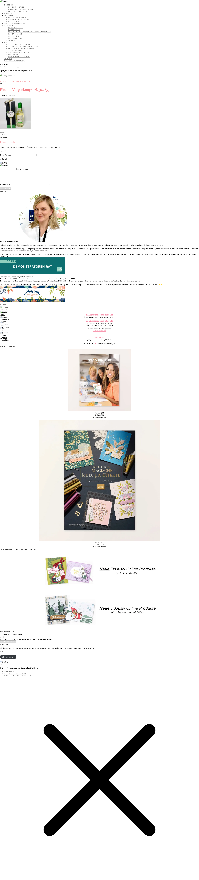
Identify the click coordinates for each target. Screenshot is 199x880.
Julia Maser (34, 668)
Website (3, 159)
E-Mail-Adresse (6, 155)
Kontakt (8, 59)
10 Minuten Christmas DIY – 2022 (23, 46)
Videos (7, 42)
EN (103, 415)
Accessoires (13, 36)
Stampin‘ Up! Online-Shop (20, 19)
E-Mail (2, 637)
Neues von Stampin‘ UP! (14, 24)
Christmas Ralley (20, 50)
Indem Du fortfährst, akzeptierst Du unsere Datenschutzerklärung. (28, 639)
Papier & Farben (15, 34)
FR (104, 417)
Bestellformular (16, 21)
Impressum (9, 672)
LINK (96, 343)
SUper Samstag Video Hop (20, 44)
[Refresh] (4, 165)
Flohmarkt (9, 26)
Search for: (4, 64)
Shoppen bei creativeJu (14, 61)
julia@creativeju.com (99, 331)
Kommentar (5, 184)
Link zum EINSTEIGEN (17, 11)
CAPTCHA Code (22, 169)
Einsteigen (9, 5)
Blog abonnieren (8, 657)
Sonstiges (13, 40)
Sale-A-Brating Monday (19, 57)
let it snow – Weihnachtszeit (22, 48)
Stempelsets (14, 30)
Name (2, 151)
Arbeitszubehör (15, 38)
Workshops (9, 13)
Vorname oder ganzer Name (11, 634)
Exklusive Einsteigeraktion (20, 9)
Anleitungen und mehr (19, 17)
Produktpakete (15, 28)
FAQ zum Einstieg (16, 7)
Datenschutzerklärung (15, 674)
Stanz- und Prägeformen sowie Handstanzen (29, 32)
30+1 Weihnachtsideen (18, 53)
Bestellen (9, 15)
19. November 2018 (13, 95)
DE (103, 413)
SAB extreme (14, 55)
